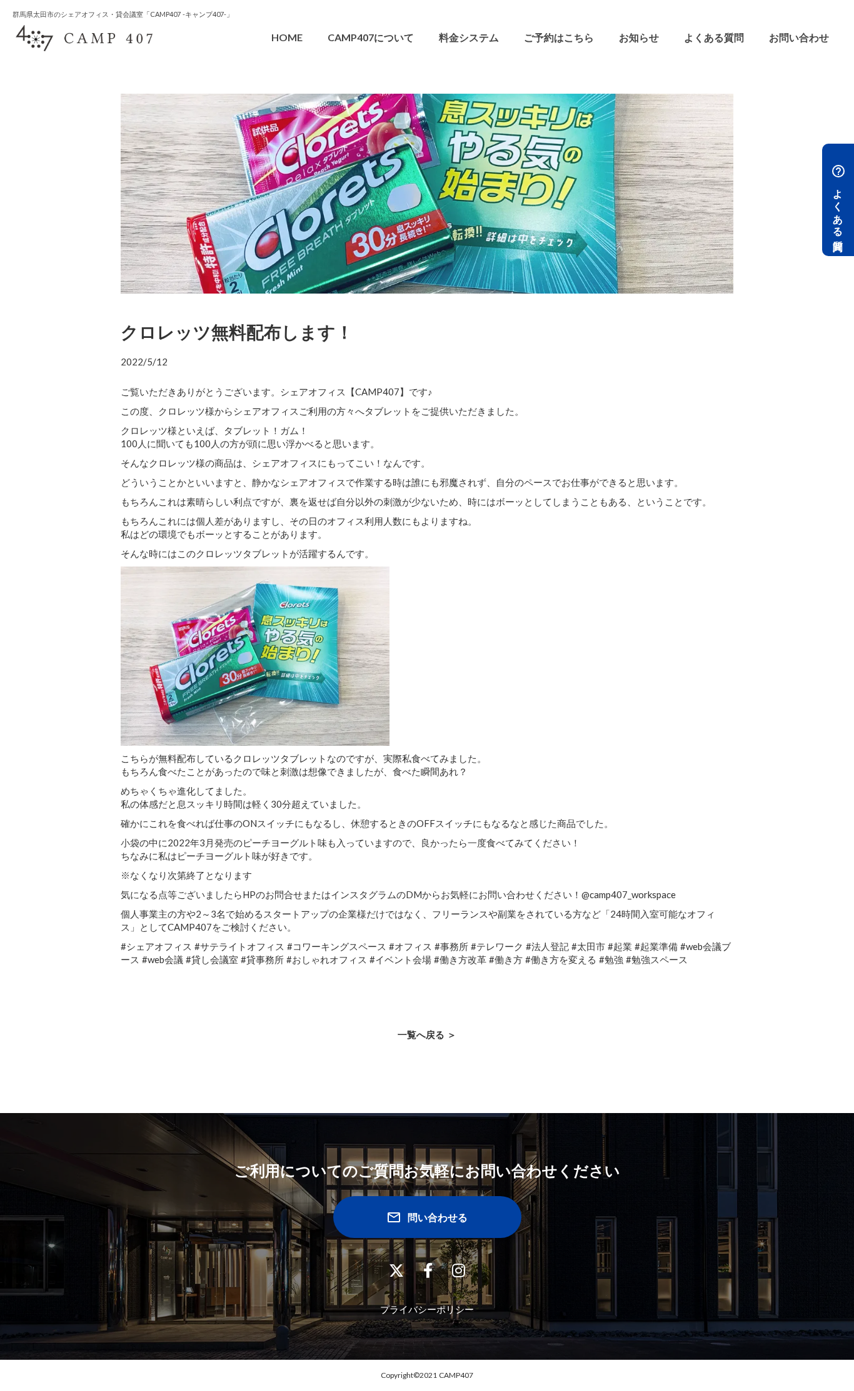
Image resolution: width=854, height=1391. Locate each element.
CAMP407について (371, 37)
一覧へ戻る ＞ (427, 1034)
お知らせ (639, 37)
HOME (287, 37)
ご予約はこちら (559, 37)
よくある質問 (714, 37)
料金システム (469, 37)
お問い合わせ (799, 37)
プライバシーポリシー (427, 1309)
